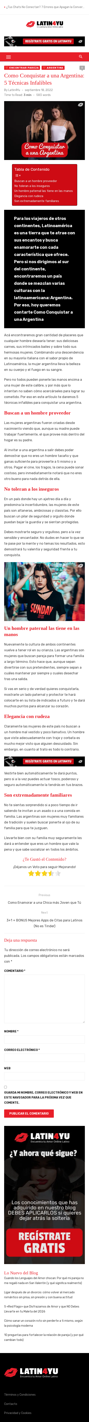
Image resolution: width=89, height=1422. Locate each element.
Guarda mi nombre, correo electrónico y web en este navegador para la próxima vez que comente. (43, 1097)
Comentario (14, 971)
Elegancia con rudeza (28, 196)
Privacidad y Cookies (17, 1413)
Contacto (10, 1404)
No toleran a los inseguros (32, 186)
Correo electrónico (22, 1050)
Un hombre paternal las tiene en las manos (43, 191)
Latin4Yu (14, 90)
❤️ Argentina (53, 67)
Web (7, 1068)
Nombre (11, 1031)
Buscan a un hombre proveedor (35, 181)
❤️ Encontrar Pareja (22, 67)
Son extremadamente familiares (36, 201)
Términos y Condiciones (20, 1394)
